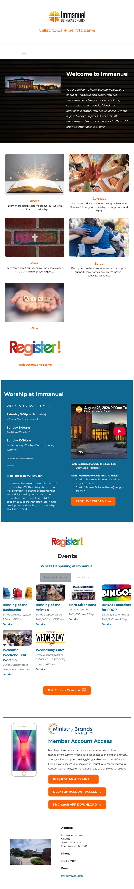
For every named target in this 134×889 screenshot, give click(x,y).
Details (7, 624)
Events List (82, 577)
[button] (24, 52)
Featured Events (55, 577)
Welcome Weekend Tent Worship (14, 655)
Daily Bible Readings (87, 467)
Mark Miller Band (82, 605)
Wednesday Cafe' (50, 650)
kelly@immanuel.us (78, 768)
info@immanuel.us (72, 875)
